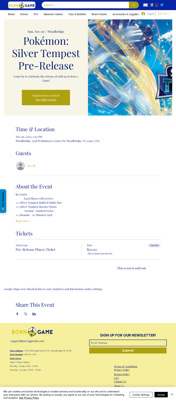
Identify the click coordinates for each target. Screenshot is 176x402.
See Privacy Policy (29, 397)
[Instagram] (156, 5)
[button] (36, 14)
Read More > (23, 221)
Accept (161, 394)
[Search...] (134, 5)
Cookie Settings (141, 394)
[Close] (172, 394)
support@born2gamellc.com (27, 341)
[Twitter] (162, 5)
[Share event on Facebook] (17, 314)
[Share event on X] (25, 314)
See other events (46, 99)
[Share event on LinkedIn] (34, 314)
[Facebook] (151, 5)
